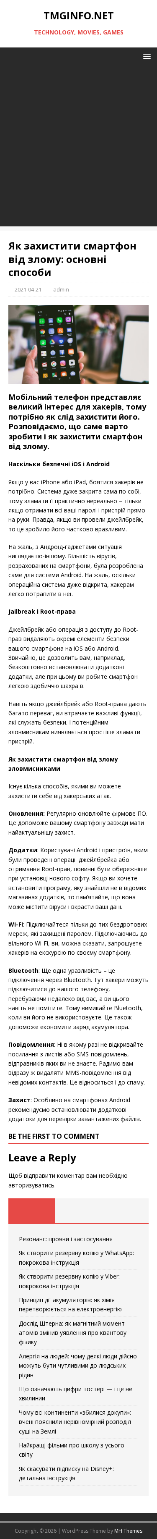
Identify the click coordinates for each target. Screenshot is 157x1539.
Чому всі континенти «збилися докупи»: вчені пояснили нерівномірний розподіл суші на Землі (75, 1421)
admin (61, 289)
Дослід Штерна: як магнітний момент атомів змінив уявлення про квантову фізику (72, 1332)
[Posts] (31, 1210)
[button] (145, 56)
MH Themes (128, 1530)
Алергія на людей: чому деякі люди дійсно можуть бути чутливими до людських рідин (78, 1365)
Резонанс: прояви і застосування (66, 1239)
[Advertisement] (78, 147)
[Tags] (78, 1210)
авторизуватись (31, 1185)
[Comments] (125, 1210)
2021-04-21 (28, 289)
